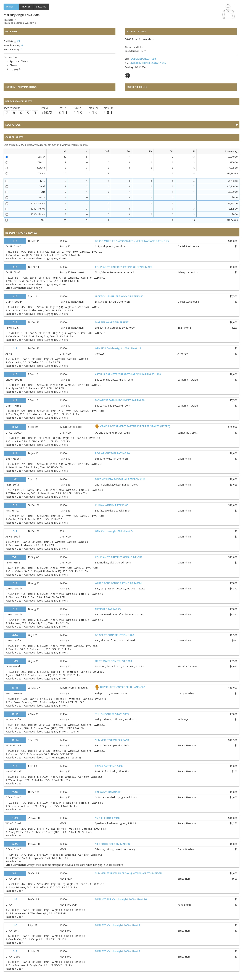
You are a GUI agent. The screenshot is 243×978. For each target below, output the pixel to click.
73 (18, 41)
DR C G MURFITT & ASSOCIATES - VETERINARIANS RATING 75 (132, 241)
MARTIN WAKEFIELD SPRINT (112, 322)
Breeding (41, 6)
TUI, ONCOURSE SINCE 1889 (112, 714)
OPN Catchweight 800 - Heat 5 (114, 531)
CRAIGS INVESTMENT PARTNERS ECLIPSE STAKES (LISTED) (135, 426)
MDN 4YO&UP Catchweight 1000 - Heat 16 (121, 899)
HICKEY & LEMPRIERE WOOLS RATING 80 (119, 296)
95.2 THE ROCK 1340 (107, 818)
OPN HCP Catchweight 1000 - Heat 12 (118, 348)
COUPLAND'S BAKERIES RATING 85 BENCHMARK (123, 267)
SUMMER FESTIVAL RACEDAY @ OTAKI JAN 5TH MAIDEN (128, 873)
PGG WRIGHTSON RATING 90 (112, 453)
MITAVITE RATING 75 (108, 609)
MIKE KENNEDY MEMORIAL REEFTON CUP (120, 479)
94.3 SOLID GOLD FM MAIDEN (112, 844)
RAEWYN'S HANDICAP (107, 792)
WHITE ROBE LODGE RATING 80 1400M (118, 583)
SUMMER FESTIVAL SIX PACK (112, 740)
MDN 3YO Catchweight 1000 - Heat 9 (117, 925)
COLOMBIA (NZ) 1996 (143, 58)
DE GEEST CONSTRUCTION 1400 (114, 635)
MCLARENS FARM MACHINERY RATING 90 (119, 400)
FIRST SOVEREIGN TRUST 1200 (113, 661)
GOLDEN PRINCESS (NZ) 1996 (148, 63)
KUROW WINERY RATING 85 (111, 505)
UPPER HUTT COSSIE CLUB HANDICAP (122, 687)
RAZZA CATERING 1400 (109, 766)
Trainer (26, 6)
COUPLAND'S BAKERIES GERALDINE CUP (118, 557)
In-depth (11, 6)
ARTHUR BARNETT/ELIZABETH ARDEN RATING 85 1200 (128, 374)
